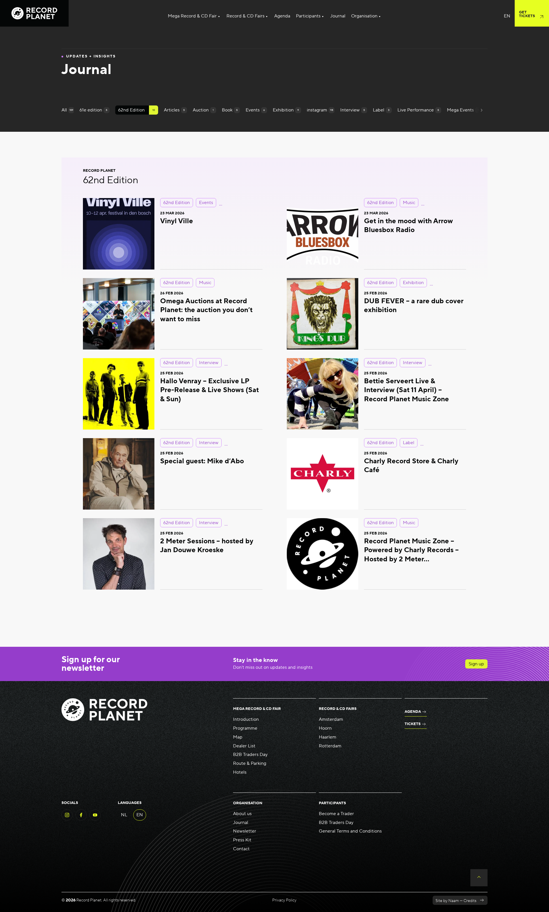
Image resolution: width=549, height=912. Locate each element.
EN (139, 815)
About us (242, 814)
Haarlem (327, 737)
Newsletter (244, 831)
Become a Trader (336, 814)
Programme (245, 728)
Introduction (246, 719)
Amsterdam (331, 719)
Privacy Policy (284, 900)
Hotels (239, 772)
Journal (240, 822)
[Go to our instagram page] (67, 819)
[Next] (481, 110)
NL (124, 815)
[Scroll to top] (479, 877)
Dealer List (244, 746)
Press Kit (242, 840)
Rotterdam (330, 746)
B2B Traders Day (250, 754)
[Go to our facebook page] (81, 819)
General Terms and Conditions (350, 831)
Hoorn (325, 728)
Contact (241, 849)
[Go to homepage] (34, 13)
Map (237, 737)
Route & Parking (249, 763)
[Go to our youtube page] (95, 819)
